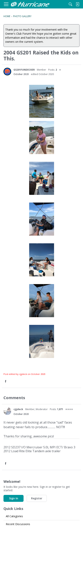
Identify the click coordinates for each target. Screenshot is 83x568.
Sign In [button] (13, 498)
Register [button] (36, 498)
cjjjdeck (18, 409)
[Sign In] (77, 4)
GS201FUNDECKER (24, 69)
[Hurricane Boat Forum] (30, 4)
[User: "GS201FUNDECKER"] (7, 71)
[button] (6, 381)
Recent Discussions (18, 524)
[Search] (70, 4)
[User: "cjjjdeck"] (7, 411)
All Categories (14, 516)
